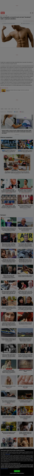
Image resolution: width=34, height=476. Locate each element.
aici (31, 458)
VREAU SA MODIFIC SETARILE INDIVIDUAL (17, 473)
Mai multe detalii (8, 454)
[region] (17, 462)
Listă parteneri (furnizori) (4, 468)
